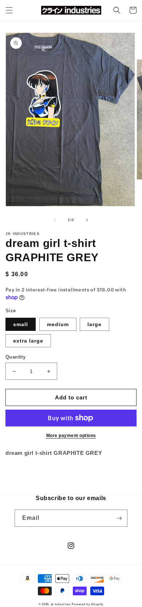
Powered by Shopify (87, 604)
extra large (28, 341)
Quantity (15, 357)
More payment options (71, 435)
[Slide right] (87, 220)
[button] (9, 10)
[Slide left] (55, 220)
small (20, 324)
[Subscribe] (119, 518)
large (94, 324)
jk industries (61, 604)
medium (58, 324)
